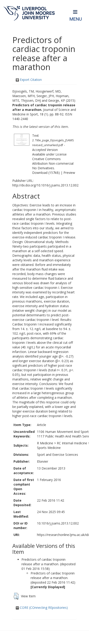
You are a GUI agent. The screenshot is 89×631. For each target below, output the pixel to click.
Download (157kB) (46, 172)
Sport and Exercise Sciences (57, 454)
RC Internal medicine (72, 443)
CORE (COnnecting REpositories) (43, 607)
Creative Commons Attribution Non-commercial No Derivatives (52, 163)
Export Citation (30, 79)
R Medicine (45, 443)
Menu (75, 19)
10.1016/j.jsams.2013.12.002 (58, 523)
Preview (69, 172)
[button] (16, 596)
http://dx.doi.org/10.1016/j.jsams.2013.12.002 (45, 185)
